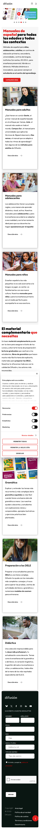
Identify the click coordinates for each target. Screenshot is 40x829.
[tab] (14, 22)
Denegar (20, 453)
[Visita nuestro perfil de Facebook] (16, 706)
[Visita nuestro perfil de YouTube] (30, 706)
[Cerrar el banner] (37, 373)
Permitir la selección (20, 447)
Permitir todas (20, 441)
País (7, 734)
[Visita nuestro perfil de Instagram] (21, 706)
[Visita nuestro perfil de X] (11, 706)
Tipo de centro (12, 752)
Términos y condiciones (23, 820)
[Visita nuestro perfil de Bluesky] (6, 706)
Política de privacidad (23, 812)
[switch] (35, 414)
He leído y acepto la (17, 764)
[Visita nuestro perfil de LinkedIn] (25, 706)
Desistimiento (20, 825)
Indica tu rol (11, 743)
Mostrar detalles (28, 435)
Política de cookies (21, 816)
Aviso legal (19, 808)
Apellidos (25, 716)
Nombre (9, 716)
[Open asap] (35, 818)
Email (8, 725)
